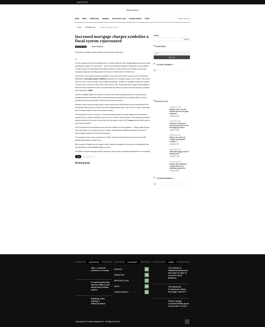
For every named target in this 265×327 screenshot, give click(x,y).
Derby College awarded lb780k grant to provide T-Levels (178, 303)
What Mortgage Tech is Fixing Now (179, 152)
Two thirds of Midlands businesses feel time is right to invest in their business (178, 273)
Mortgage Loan (119, 19)
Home (77, 19)
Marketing (94, 19)
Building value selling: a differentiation (98, 301)
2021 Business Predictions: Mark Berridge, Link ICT (177, 289)
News (84, 19)
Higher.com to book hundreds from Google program (179, 111)
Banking (105, 19)
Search (156, 35)
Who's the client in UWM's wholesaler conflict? (178, 139)
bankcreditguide (97, 46)
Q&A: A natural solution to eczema (100, 269)
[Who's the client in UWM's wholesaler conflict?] (160, 139)
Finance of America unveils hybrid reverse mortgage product (179, 125)
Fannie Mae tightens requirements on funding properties (178, 166)
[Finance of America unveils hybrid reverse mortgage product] (160, 125)
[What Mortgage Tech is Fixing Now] (160, 153)
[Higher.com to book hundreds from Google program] (160, 111)
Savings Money (135, 19)
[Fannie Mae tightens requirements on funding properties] (160, 165)
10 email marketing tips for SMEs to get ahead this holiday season (100, 286)
